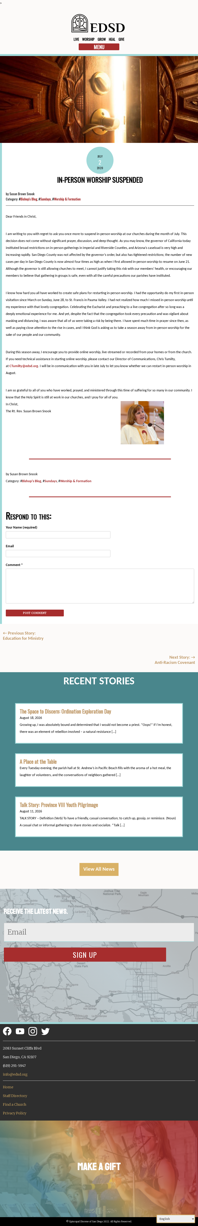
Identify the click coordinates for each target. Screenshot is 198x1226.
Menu (99, 46)
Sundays (45, 199)
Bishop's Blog (28, 199)
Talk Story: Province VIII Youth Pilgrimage (59, 805)
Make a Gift (99, 1166)
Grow (102, 39)
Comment (14, 565)
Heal (112, 39)
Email (10, 546)
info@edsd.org (15, 1074)
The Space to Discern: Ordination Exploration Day (65, 711)
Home (8, 1087)
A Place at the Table (38, 761)
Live (76, 39)
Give (121, 39)
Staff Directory (15, 1096)
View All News (99, 869)
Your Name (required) (21, 527)
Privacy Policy (14, 1113)
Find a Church (14, 1104)
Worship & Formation (67, 199)
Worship (88, 39)
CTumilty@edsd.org (23, 366)
